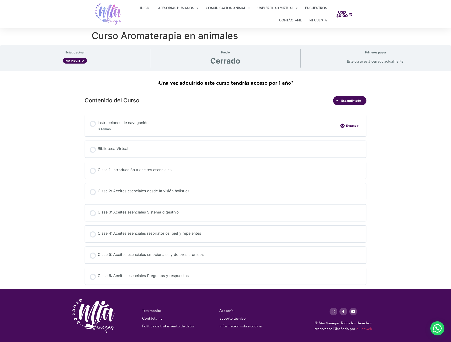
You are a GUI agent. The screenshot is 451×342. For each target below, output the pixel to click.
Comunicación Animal (226, 8)
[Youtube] (353, 311)
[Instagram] (333, 311)
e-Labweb (364, 328)
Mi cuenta (318, 20)
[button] (437, 328)
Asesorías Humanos (176, 8)
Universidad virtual (275, 8)
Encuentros (316, 8)
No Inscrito (75, 60)
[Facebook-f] (343, 311)
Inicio (145, 8)
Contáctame (290, 20)
